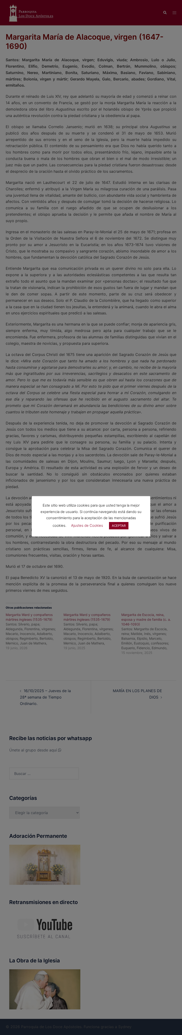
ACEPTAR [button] (119, 525)
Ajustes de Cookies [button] (87, 525)
